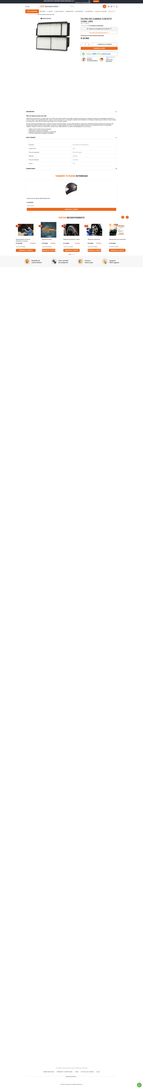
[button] (108, 6)
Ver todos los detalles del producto (98, 32)
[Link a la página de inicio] (29, 14)
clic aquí (89, 1)
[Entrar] (111, 6)
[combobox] (87, 6)
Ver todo (95, 1)
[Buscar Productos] (104, 6)
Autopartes (34, 14)
